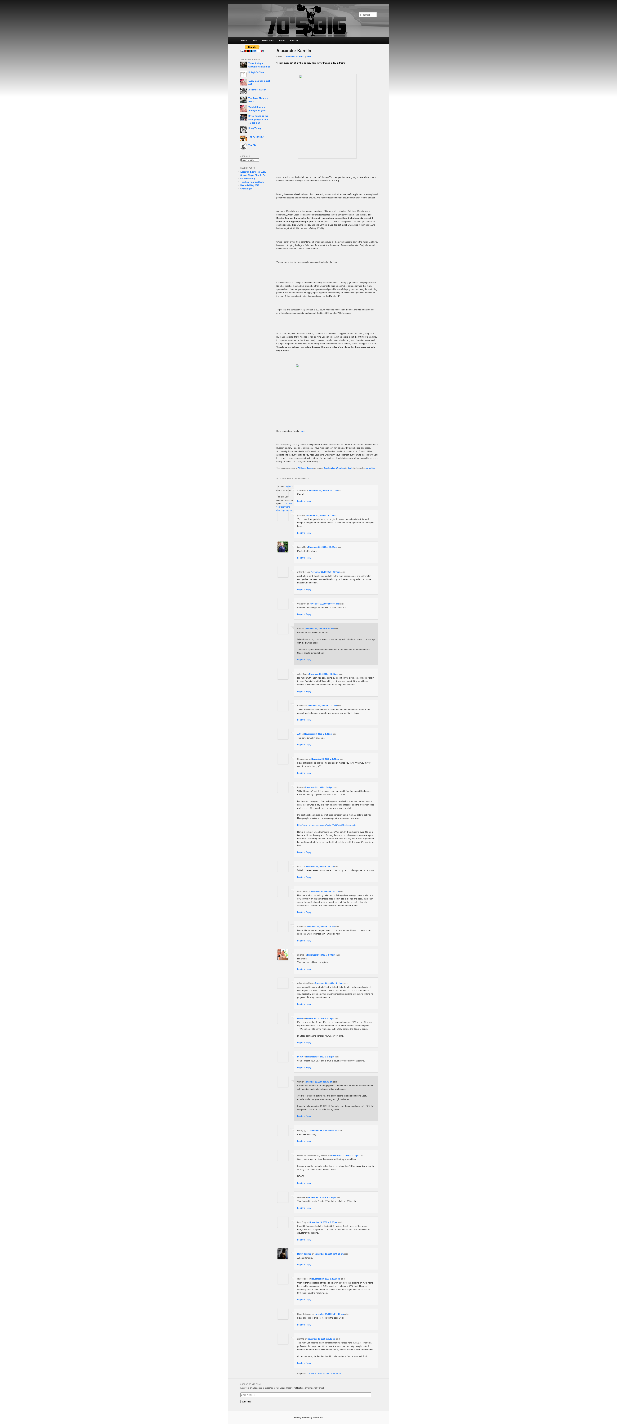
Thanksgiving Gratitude (252, 181)
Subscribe (246, 1402)
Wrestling (340, 467)
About (254, 40)
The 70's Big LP (256, 136)
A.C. (299, 733)
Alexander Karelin (257, 89)
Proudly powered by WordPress (308, 1417)
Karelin (327, 467)
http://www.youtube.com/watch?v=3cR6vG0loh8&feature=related (327, 825)
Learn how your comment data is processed (284, 507)
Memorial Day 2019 (249, 185)
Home (244, 40)
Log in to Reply (304, 500)
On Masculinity (247, 178)
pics (333, 467)
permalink (370, 467)
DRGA (300, 1018)
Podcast (294, 40)
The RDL (252, 145)
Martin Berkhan (304, 1253)
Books (282, 40)
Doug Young (254, 128)
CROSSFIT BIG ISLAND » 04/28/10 (324, 1373)
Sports (310, 467)
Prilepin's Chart (256, 72)
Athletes (302, 467)
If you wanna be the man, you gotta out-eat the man (258, 119)
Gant (309, 56)
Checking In (246, 188)
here (302, 430)
